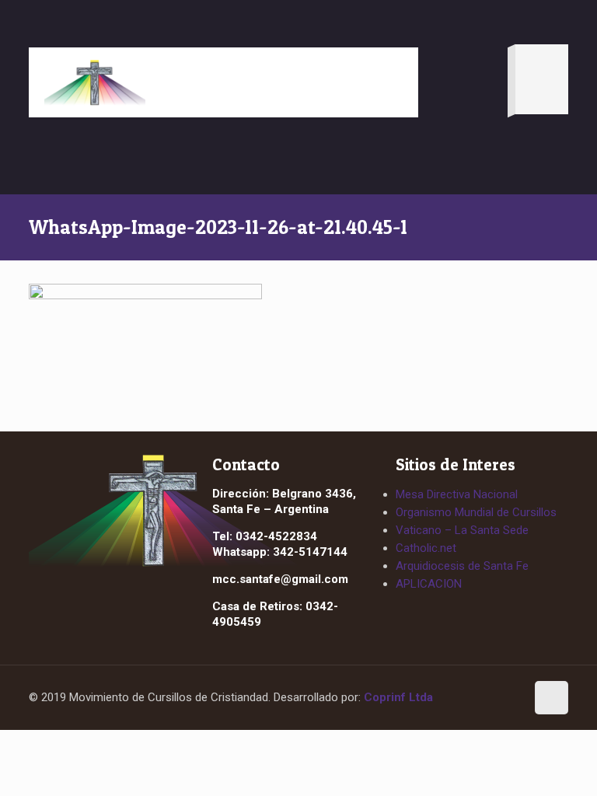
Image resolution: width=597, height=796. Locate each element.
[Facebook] (478, 699)
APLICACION (429, 584)
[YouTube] (506, 699)
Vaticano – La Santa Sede (462, 530)
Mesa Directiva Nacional (457, 494)
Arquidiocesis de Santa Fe (462, 566)
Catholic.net (426, 548)
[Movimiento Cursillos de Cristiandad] (94, 82)
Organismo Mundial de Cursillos (476, 512)
